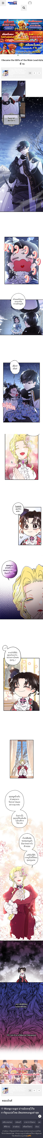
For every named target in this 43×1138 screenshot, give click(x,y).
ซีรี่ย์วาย (7, 1126)
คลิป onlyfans (7, 1122)
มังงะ (37, 1126)
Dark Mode (38, 4)
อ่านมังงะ (16, 1126)
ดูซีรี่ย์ (29, 1136)
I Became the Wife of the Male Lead (18, 73)
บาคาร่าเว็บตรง (29, 1122)
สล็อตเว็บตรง (27, 1126)
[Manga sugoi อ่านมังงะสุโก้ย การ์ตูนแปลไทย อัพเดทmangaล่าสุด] (12, 4)
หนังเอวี (18, 1122)
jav (39, 1122)
